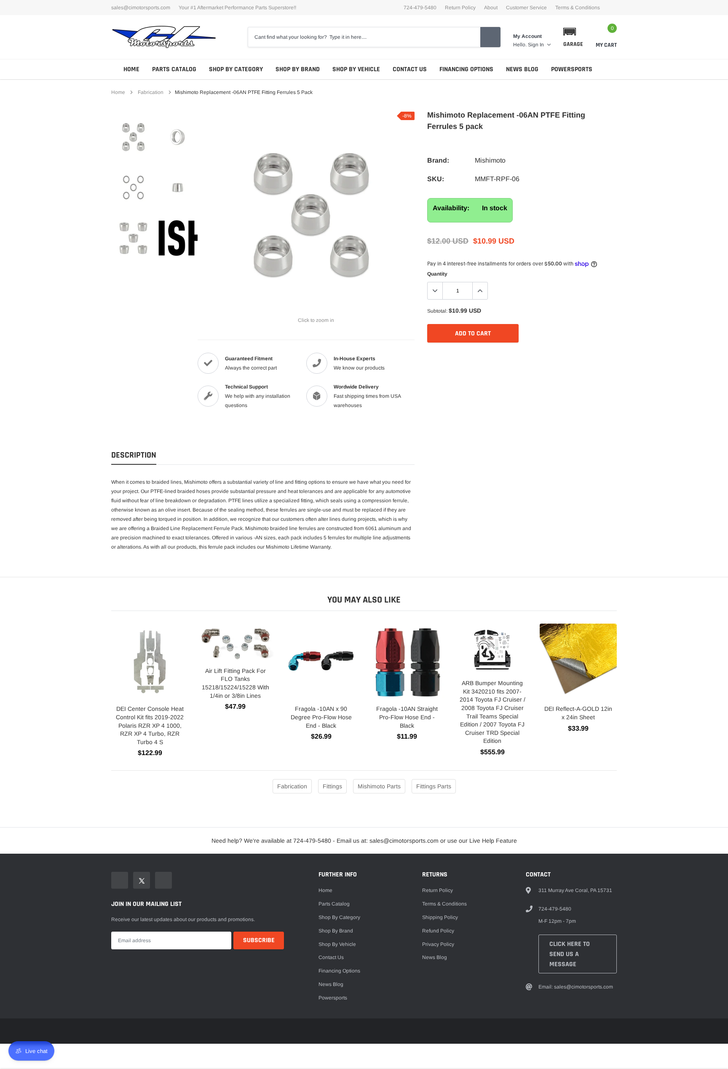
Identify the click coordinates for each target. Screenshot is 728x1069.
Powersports (571, 69)
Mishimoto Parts (379, 786)
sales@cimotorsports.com (140, 7)
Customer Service (526, 7)
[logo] (164, 37)
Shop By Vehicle (356, 69)
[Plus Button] (479, 290)
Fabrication (150, 92)
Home (131, 69)
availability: (451, 208)
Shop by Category (236, 69)
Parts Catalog (174, 69)
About (491, 7)
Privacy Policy (438, 944)
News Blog (522, 69)
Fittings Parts (433, 786)
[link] (133, 137)
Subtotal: (437, 311)
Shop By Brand (298, 69)
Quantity (437, 274)
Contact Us (410, 69)
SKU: (435, 178)
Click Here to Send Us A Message (569, 954)
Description (133, 455)
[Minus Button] (435, 290)
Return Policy (460, 7)
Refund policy (438, 931)
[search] (490, 37)
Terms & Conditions (577, 7)
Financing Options (466, 69)
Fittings (332, 786)
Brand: (438, 160)
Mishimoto (490, 160)
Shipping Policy (440, 917)
